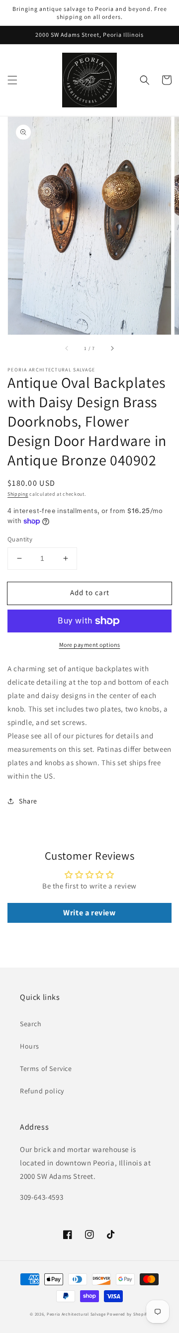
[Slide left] (67, 348)
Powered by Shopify (128, 1314)
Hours (29, 1046)
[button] (12, 80)
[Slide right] (112, 348)
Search (31, 1023)
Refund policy (42, 1090)
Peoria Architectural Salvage (76, 1314)
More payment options (89, 644)
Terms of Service (46, 1068)
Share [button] (28, 801)
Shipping (17, 494)
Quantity (19, 539)
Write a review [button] (89, 912)
